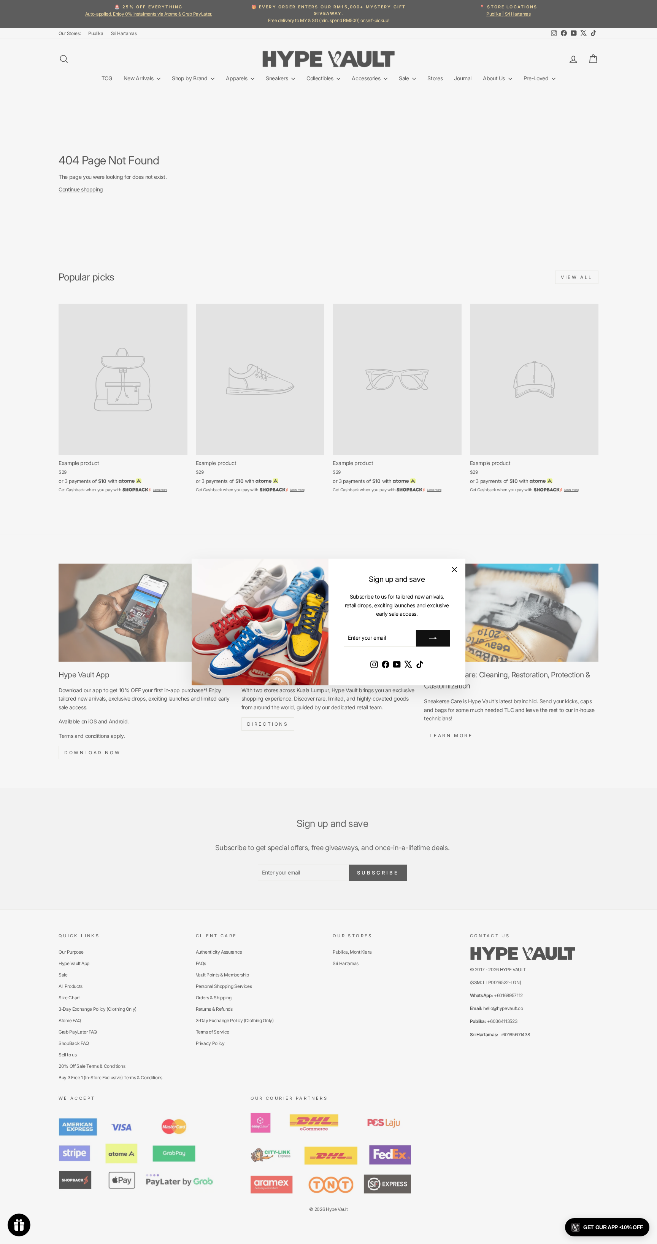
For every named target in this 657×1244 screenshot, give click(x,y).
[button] (607, 1227)
